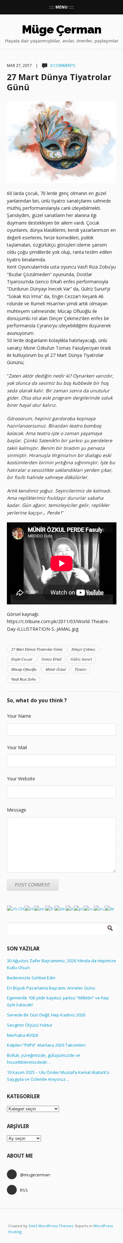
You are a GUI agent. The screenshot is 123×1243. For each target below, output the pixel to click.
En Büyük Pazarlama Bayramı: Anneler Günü (51, 988)
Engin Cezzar (21, 659)
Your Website (21, 778)
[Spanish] (99, 908)
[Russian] (89, 908)
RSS (24, 1190)
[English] (39, 908)
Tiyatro (80, 669)
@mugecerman (35, 1175)
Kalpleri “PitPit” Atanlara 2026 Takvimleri (46, 1045)
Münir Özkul (56, 669)
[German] (60, 908)
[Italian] (70, 908)
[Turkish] (110, 908)
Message (16, 810)
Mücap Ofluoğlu (23, 669)
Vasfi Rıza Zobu (23, 679)
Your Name (19, 716)
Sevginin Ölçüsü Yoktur (29, 1025)
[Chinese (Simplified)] (16, 908)
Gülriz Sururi (81, 659)
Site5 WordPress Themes (51, 1225)
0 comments (62, 65)
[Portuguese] (79, 908)
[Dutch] (29, 908)
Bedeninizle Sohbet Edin (31, 978)
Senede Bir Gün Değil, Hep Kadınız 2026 (46, 1015)
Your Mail (17, 747)
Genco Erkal (51, 659)
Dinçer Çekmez (83, 649)
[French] (49, 908)
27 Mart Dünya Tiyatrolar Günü (59, 81)
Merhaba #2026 (22, 1035)
